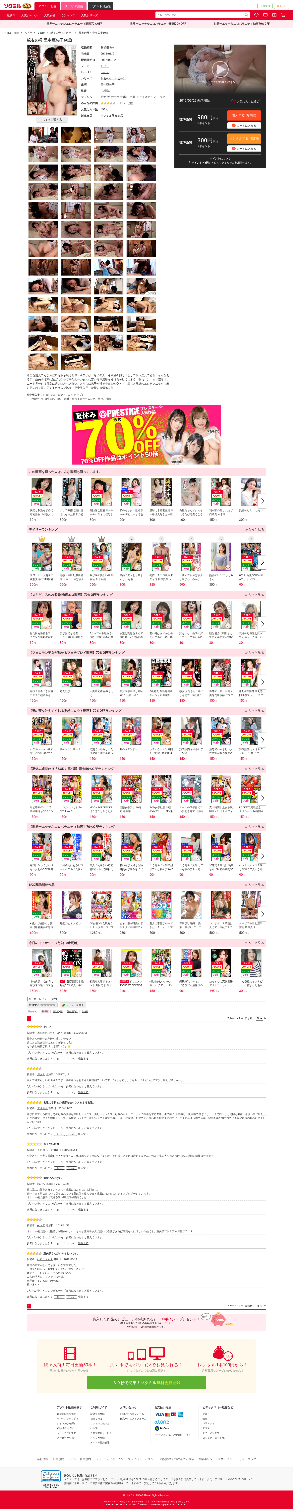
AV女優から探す (65, 1428)
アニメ (206, 1414)
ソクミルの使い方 (99, 1423)
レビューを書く (75, 1004)
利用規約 (58, 1459)
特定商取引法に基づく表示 (177, 1459)
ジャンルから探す (66, 1423)
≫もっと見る (254, 529)
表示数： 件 (255, 1018)
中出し (124, 96)
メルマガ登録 (97, 1437)
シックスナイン (146, 96)
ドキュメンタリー (212, 1433)
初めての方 (96, 1418)
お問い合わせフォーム (132, 1414)
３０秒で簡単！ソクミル (146, 1382)
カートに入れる (244, 125)
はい (59, 1058)
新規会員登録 (97, 1414)
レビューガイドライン (109, 1459)
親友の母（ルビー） (113, 78)
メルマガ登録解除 (99, 1442)
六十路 (115, 96)
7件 (130, 103)
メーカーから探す (66, 1437)
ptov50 (41, 1225)
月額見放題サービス (101, 1433)
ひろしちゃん (45, 1259)
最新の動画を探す (66, 1414)
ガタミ (41, 1074)
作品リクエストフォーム (133, 1418)
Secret (105, 72)
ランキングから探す (68, 1418)
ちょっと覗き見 (52, 119)
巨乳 (132, 96)
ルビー (105, 66)
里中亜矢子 (108, 84)
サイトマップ (247, 1459)
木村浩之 (106, 90)
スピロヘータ (45, 1150)
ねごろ (41, 1183)
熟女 (103, 96)
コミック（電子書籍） (214, 1437)
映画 (205, 1418)
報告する (83, 1058)
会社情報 (42, 1459)
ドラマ (161, 96)
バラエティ (208, 1423)
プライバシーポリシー (142, 1459)
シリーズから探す (66, 1433)
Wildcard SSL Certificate (51, 1486)
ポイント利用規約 (80, 1459)
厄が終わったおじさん (50, 1032)
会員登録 (265, 6)
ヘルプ (93, 1428)
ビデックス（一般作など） (219, 1407)
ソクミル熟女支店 (112, 115)
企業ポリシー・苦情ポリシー (217, 1459)
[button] (51, 1476)
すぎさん (42, 1108)
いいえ (71, 1058)
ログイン (281, 6)
